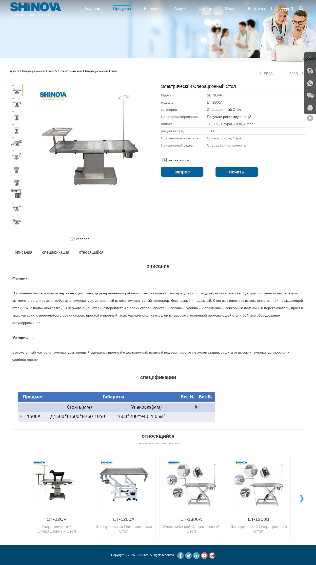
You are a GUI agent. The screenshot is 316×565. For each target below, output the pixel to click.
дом (13, 71)
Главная (92, 8)
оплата (166, 124)
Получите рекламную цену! (229, 117)
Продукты (122, 8)
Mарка (166, 95)
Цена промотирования (179, 117)
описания (23, 252)
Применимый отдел (177, 145)
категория (169, 110)
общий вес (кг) (172, 131)
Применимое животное (179, 138)
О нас (230, 8)
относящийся (91, 252)
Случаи (205, 8)
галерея (82, 239)
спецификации (55, 252)
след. (294, 73)
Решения (152, 8)
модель (167, 102)
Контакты (256, 8)
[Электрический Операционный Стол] (93, 146)
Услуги (180, 8)
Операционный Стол (37, 71)
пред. (269, 73)
